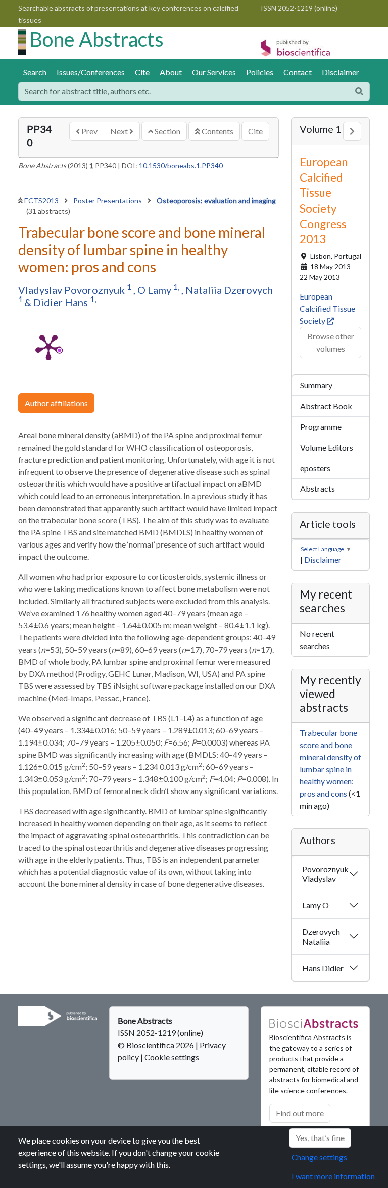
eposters (315, 468)
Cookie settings (171, 1057)
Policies (259, 72)
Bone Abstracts (97, 39)
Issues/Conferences (91, 72)
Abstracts (317, 488)
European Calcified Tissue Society (327, 308)
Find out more (300, 1113)
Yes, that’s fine (320, 1138)
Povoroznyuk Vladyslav (325, 873)
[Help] (359, 91)
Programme (321, 426)
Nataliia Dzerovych (229, 290)
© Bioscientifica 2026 (157, 1045)
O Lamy (155, 290)
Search (34, 72)
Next (119, 131)
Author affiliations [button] (56, 403)
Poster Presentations (108, 200)
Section (166, 131)
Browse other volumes (330, 342)
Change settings (319, 1157)
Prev (89, 131)
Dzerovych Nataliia (321, 936)
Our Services (214, 72)
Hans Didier (323, 968)
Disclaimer (340, 72)
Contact (297, 72)
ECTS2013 (42, 200)
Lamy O (315, 905)
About (171, 72)
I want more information (333, 1176)
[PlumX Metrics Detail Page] (48, 346)
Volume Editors (326, 447)
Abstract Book (326, 406)
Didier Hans (61, 302)
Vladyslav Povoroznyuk (72, 290)
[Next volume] (352, 131)
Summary (316, 385)
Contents (216, 131)
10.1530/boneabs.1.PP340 (181, 165)
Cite (142, 72)
